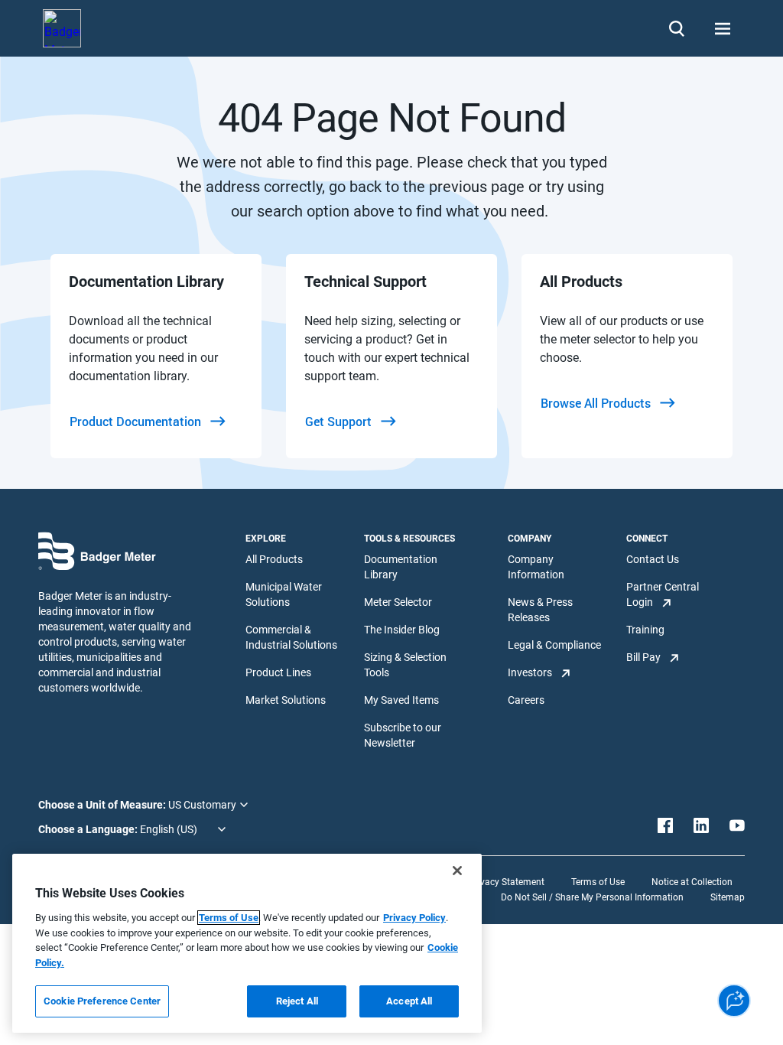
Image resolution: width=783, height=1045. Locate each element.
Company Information (536, 567)
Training (645, 629)
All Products (274, 559)
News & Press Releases (540, 609)
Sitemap (727, 897)
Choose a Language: (89, 829)
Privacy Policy (414, 917)
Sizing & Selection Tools (405, 665)
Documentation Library (400, 567)
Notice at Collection (692, 882)
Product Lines (278, 672)
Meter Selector (398, 602)
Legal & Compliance (554, 645)
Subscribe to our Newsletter (402, 735)
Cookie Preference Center (102, 1001)
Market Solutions (285, 700)
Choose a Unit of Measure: (103, 805)
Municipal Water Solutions (283, 594)
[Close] (457, 870)
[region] (247, 943)
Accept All (409, 1001)
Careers (526, 700)
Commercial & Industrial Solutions (291, 637)
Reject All (297, 1001)
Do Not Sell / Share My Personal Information (592, 897)
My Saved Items (401, 700)
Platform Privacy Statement (487, 882)
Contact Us (652, 559)
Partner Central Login (662, 594)
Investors (530, 672)
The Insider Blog (402, 629)
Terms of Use (598, 882)
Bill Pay (643, 657)
